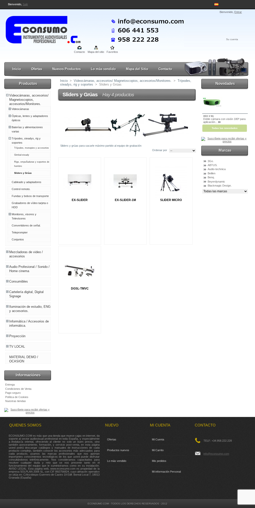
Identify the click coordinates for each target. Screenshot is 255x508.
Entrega (10, 384)
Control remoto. (21, 189)
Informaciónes (28, 375)
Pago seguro (13, 392)
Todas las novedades (225, 128)
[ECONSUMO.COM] (38, 28)
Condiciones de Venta (18, 388)
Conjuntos (18, 239)
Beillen (211, 173)
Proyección (17, 336)
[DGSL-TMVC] (80, 271)
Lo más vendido (103, 69)
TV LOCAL (17, 346)
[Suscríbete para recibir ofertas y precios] (28, 412)
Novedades (225, 83)
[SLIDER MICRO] (171, 182)
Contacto (79, 51)
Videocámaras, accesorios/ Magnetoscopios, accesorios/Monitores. (29, 100)
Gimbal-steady (21, 155)
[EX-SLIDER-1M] (125, 182)
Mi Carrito (158, 450)
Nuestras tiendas (15, 401)
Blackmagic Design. (220, 185)
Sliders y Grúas (23, 173)
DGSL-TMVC (80, 288)
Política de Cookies (16, 397)
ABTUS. (212, 165)
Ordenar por (159, 150)
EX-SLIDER (80, 200)
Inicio (16, 69)
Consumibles (18, 281)
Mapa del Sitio (137, 69)
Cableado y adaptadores (26, 182)
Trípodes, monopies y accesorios (31, 148)
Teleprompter (20, 232)
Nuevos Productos (66, 69)
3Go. (211, 161)
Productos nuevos (118, 450)
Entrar (238, 11)
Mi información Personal (166, 471)
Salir (25, 4)
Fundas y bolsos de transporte (30, 196)
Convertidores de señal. (26, 225)
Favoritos (112, 51)
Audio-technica (217, 169)
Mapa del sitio (96, 51)
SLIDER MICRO (171, 200)
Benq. (211, 177)
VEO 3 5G (208, 116)
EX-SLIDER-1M (125, 200)
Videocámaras (20, 108)
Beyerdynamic (216, 181)
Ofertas (36, 69)
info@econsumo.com (216, 453)
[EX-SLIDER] (80, 182)
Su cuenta (232, 39)
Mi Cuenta (158, 439)
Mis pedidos (159, 460)
